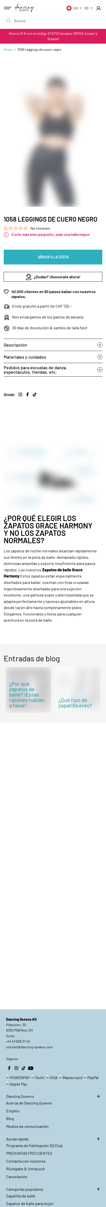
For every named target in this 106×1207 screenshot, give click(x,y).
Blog (10, 1118)
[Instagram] (20, 395)
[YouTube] (31, 1068)
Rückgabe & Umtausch (25, 1168)
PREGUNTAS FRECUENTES (29, 1153)
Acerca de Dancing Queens (29, 1103)
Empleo (12, 1110)
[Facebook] (27, 395)
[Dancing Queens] (25, 8)
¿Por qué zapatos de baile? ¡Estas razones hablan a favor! (26, 694)
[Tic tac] (34, 395)
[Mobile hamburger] (8, 8)
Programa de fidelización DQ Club (34, 1145)
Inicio (8, 49)
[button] (16, 228)
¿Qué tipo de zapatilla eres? (75, 702)
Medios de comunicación (27, 1126)
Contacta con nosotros (26, 1161)
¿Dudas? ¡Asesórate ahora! (57, 276)
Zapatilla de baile (20, 1195)
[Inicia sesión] (98, 8)
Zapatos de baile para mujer (30, 1203)
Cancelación (16, 1176)
